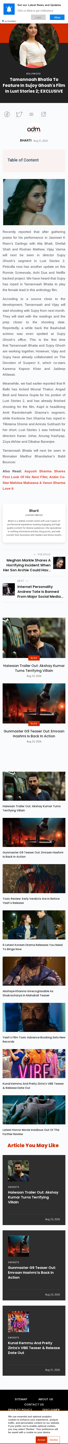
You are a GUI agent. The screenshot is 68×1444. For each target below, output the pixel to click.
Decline (54, 1439)
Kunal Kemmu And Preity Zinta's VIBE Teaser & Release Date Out (33, 1086)
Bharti (26, 140)
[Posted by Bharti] (34, 129)
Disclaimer (51, 1410)
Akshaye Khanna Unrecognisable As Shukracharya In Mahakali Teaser (28, 993)
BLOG (34, 658)
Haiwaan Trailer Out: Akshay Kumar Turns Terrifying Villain (34, 668)
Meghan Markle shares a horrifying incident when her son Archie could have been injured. (27, 565)
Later (38, 17)
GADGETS (13, 1187)
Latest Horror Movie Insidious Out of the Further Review (31, 1132)
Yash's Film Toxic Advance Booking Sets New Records (34, 1039)
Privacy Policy (20, 1410)
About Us (45, 1399)
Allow (57, 17)
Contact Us (34, 1404)
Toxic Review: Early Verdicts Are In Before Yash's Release (31, 901)
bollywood (33, 74)
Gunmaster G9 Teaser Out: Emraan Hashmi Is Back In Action (34, 734)
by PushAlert (10, 21)
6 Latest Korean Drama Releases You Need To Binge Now (33, 947)
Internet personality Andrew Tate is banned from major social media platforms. (39, 591)
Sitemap (21, 1399)
